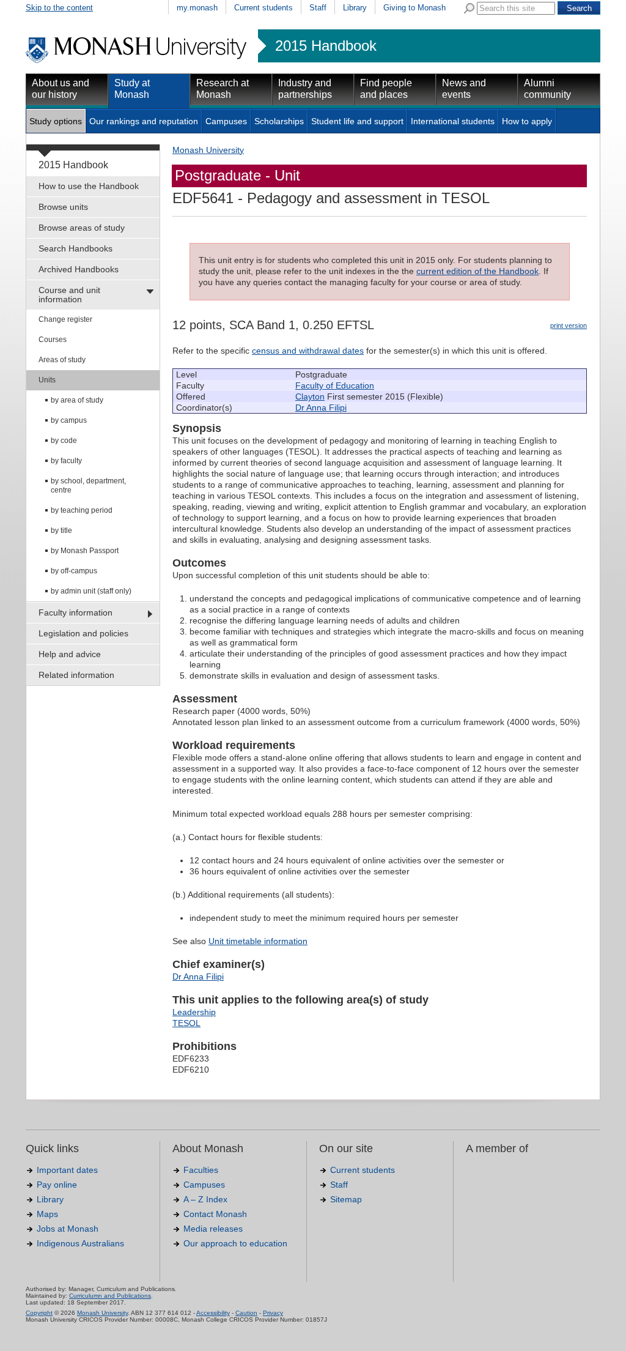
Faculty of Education (334, 385)
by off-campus (74, 571)
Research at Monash (222, 89)
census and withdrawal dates (308, 350)
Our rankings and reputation (143, 121)
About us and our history (60, 89)
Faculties (200, 1170)
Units (47, 380)
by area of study (77, 400)
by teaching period (81, 510)
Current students (263, 7)
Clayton (310, 396)
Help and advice (70, 654)
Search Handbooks (75, 248)
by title (61, 530)
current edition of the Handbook (477, 271)
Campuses (226, 121)
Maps (47, 1214)
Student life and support (357, 121)
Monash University (208, 150)
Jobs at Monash (67, 1229)
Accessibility (213, 1312)
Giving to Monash (414, 7)
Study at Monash (132, 89)
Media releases (213, 1229)
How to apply (527, 121)
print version (568, 325)
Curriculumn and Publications (110, 1295)
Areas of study (62, 359)
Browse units (63, 207)
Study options (55, 121)
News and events (464, 89)
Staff (317, 7)
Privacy (273, 1312)
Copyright (39, 1312)
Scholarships (279, 121)
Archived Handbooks (79, 269)
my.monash (197, 7)
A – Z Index (205, 1199)
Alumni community (547, 89)
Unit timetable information (257, 941)
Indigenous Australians (80, 1243)
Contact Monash (215, 1214)
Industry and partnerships (305, 89)
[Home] (137, 61)
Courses (53, 339)
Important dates (67, 1170)
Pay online (57, 1184)
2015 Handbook (326, 45)
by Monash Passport (85, 550)
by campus (69, 420)
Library (355, 7)
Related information (76, 675)
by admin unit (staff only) (91, 591)
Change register (65, 319)
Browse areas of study (82, 228)
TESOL (186, 1023)
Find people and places (386, 89)
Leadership (194, 1012)
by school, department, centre (88, 485)
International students (453, 121)
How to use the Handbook (89, 186)
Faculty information (75, 612)
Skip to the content (59, 7)
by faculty (66, 460)
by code (64, 440)
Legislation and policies (83, 633)
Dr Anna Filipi (321, 407)
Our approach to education (235, 1243)
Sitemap (346, 1199)
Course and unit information (69, 294)
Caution (246, 1312)
